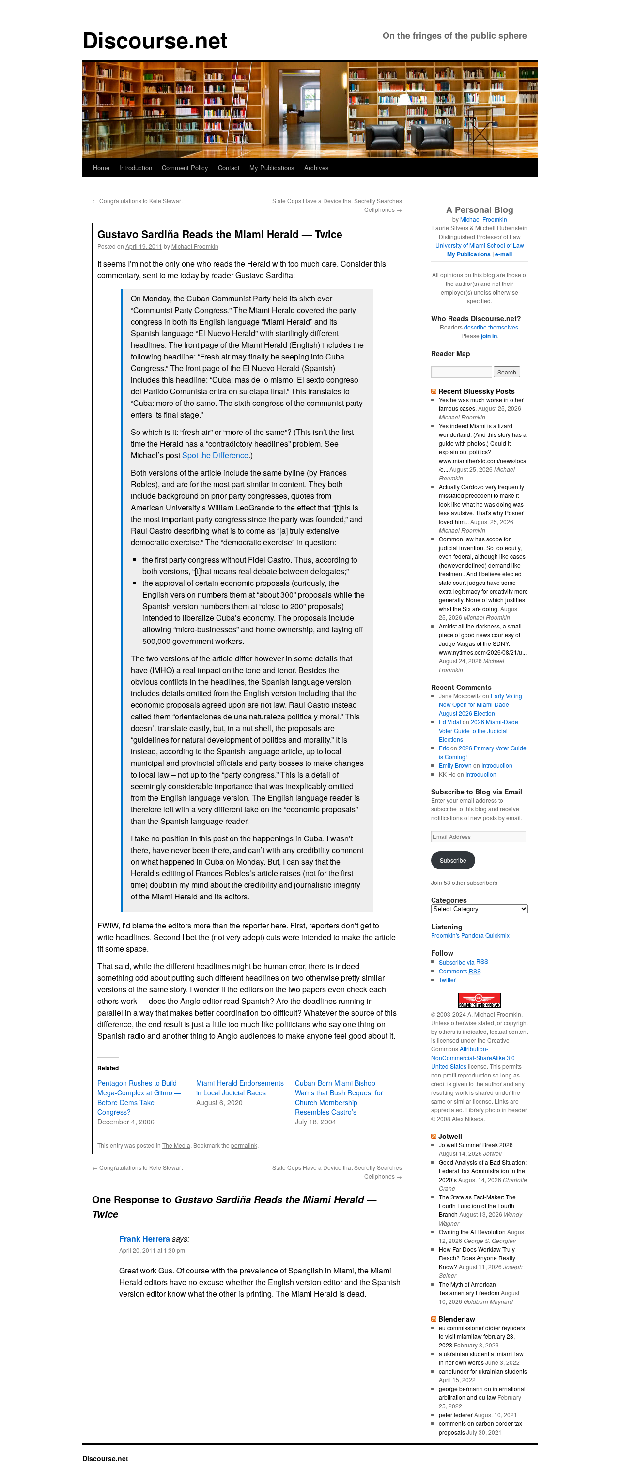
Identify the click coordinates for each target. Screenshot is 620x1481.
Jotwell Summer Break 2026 (476, 1144)
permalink (244, 1145)
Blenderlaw (456, 1319)
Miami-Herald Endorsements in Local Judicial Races (240, 1087)
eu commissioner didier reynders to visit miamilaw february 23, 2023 (482, 1336)
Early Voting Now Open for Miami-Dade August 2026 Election (480, 704)
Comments (460, 971)
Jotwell (450, 1136)
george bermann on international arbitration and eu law (482, 1392)
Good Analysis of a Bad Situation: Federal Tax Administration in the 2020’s (483, 1170)
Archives (316, 167)
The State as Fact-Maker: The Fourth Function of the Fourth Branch (477, 1205)
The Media (176, 1145)
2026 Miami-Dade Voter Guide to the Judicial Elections (478, 730)
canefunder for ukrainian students (483, 1371)
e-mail (503, 254)
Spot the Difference (215, 455)
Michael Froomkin (194, 246)
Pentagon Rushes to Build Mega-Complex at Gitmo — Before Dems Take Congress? (139, 1097)
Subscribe (453, 860)
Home (101, 167)
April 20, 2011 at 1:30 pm (152, 1250)
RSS (482, 961)
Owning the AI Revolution (472, 1231)
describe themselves (491, 327)
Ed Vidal (450, 722)
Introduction (135, 167)
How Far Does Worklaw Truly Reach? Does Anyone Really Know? (477, 1258)
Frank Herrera (144, 1238)
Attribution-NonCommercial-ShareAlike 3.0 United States (473, 1057)
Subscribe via (457, 962)
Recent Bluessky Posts (476, 391)
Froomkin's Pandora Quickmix (470, 935)
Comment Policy (185, 167)
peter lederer (456, 1414)
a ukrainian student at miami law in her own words (481, 1357)
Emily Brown (455, 765)
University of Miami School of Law (479, 245)
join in (489, 335)
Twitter (447, 979)
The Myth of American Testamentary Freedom (469, 1288)
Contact (229, 167)
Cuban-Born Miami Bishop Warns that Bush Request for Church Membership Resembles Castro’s (339, 1097)
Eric (444, 748)
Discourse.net (155, 39)
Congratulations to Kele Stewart (137, 200)
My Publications (271, 167)
